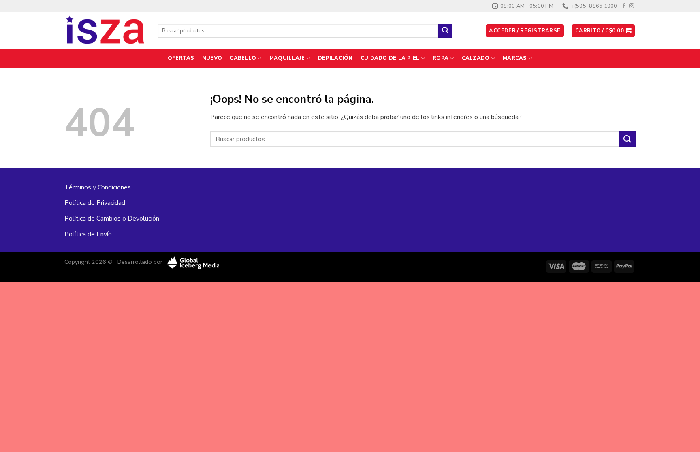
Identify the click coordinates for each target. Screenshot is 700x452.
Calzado (476, 58)
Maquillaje (287, 58)
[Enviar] (445, 31)
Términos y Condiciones (97, 187)
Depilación (335, 58)
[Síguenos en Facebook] (623, 6)
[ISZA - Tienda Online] (104, 31)
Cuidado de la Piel (390, 58)
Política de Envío (88, 234)
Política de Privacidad (94, 202)
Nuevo (212, 58)
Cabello (243, 58)
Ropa (440, 58)
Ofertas (181, 58)
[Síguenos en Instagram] (631, 6)
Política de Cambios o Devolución (111, 218)
